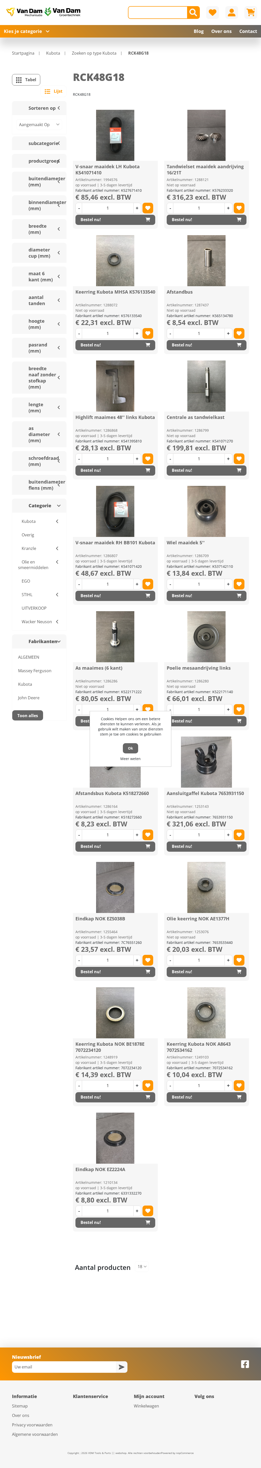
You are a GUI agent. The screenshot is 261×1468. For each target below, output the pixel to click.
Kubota (25, 684)
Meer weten (130, 758)
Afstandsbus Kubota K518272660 (112, 793)
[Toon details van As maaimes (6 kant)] (115, 636)
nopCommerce (185, 1453)
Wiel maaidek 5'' (186, 542)
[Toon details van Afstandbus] (206, 260)
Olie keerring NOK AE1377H (198, 919)
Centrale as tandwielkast (196, 417)
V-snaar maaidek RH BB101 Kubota (115, 542)
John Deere (29, 698)
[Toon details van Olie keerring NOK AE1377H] (206, 887)
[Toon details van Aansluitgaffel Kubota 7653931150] (206, 762)
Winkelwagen (146, 1406)
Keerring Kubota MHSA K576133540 (115, 292)
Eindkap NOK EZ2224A (100, 1169)
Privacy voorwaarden (32, 1425)
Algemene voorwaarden (35, 1434)
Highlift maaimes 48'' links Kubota (115, 417)
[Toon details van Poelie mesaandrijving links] (206, 636)
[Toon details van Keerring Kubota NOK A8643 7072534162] (206, 1012)
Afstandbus (180, 292)
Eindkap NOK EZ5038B (100, 919)
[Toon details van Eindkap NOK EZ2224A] (115, 1138)
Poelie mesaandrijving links (199, 668)
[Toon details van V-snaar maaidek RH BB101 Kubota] (115, 511)
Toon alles (27, 715)
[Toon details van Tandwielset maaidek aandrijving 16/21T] (206, 135)
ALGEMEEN (28, 657)
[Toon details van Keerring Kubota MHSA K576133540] (115, 260)
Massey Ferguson (34, 670)
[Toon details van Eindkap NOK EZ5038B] (115, 887)
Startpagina (23, 53)
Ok (130, 748)
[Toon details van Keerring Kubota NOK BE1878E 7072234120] (115, 1012)
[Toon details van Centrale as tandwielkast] (206, 386)
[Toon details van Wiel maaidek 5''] (206, 511)
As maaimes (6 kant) (98, 668)
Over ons (20, 1415)
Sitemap (20, 1406)
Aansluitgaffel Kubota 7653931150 (205, 793)
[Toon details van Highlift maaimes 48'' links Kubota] (115, 386)
